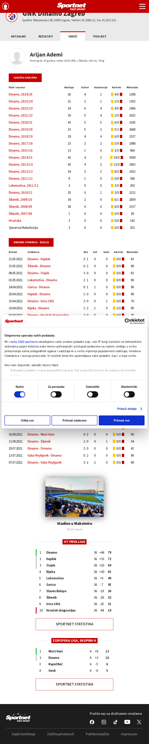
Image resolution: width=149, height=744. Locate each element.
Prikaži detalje (127, 408)
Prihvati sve (122, 420)
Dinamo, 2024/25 (21, 94)
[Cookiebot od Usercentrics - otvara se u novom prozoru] (128, 321)
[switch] (56, 394)
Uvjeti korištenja (23, 734)
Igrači (72, 36)
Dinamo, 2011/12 (21, 178)
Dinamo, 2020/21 (21, 122)
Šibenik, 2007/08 (20, 213)
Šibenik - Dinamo (39, 266)
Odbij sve (27, 420)
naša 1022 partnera (24, 341)
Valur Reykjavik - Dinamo (45, 455)
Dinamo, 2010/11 (21, 192)
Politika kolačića (97, 734)
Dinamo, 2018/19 (21, 136)
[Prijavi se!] (5, 7)
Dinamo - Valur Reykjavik (45, 462)
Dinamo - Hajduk (39, 259)
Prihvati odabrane (74, 420)
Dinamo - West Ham (41, 434)
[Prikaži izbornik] (142, 7)
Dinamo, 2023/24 (21, 101)
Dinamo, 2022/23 (21, 108)
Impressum (129, 734)
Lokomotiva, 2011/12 (23, 185)
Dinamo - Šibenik (39, 441)
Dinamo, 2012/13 (21, 171)
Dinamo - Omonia (40, 448)
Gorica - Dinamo (39, 287)
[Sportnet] (71, 6)
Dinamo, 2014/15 (21, 157)
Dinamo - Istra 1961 (41, 301)
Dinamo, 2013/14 (21, 164)
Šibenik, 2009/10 (20, 199)
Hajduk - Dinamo (39, 294)
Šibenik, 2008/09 (20, 206)
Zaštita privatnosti (60, 734)
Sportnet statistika (74, 624)
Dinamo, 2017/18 (21, 143)
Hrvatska (15, 220)
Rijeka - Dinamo (38, 308)
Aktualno (18, 36)
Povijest (100, 36)
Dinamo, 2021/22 (21, 115)
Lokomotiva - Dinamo (42, 280)
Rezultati (46, 36)
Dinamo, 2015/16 (21, 150)
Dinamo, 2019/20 (21, 129)
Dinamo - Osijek (38, 273)
